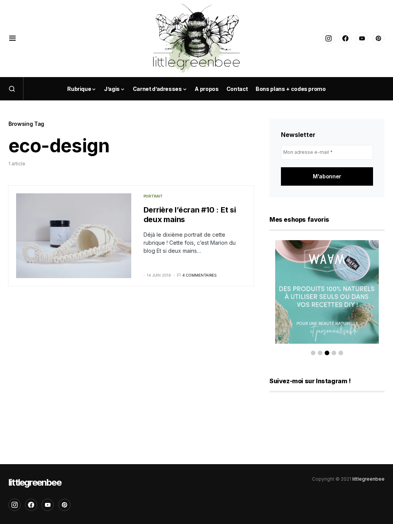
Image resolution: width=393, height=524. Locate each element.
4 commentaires (199, 275)
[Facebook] (345, 38)
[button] (12, 38)
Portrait (153, 196)
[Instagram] (328, 38)
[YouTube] (362, 38)
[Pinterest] (378, 38)
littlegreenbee (34, 482)
